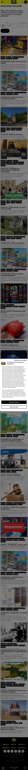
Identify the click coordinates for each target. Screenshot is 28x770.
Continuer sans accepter (20, 360)
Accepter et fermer (14, 402)
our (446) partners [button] (8, 366)
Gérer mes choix (14, 407)
